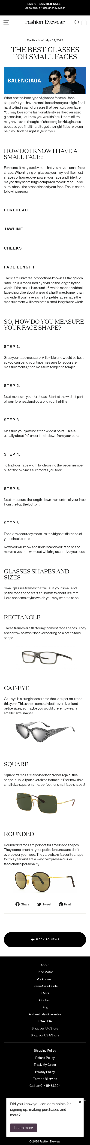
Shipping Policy (45, 1050)
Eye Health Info (36, 40)
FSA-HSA (45, 1021)
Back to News (47, 939)
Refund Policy (45, 1057)
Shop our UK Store (45, 1028)
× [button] (80, 1101)
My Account (45, 979)
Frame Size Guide (45, 986)
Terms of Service (45, 1078)
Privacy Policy (45, 1071)
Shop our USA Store (45, 1035)
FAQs (45, 993)
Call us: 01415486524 (45, 1085)
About (45, 965)
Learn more (23, 1128)
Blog (45, 1007)
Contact (45, 1000)
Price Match (44, 972)
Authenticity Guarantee (45, 1014)
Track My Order (45, 1064)
